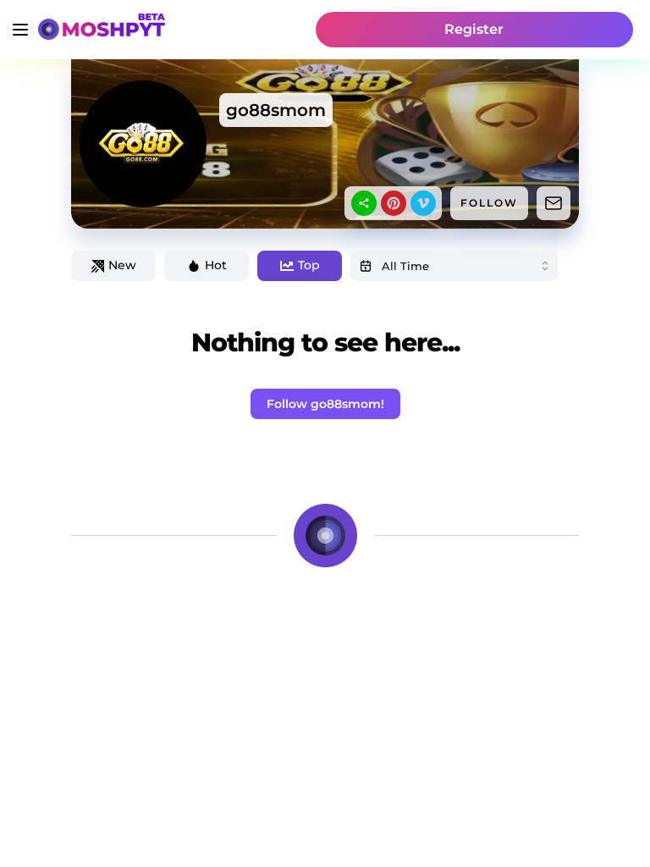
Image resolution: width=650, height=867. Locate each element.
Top (309, 265)
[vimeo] (423, 203)
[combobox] (454, 266)
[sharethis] (364, 203)
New (122, 265)
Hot (216, 265)
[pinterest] (393, 203)
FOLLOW (489, 202)
